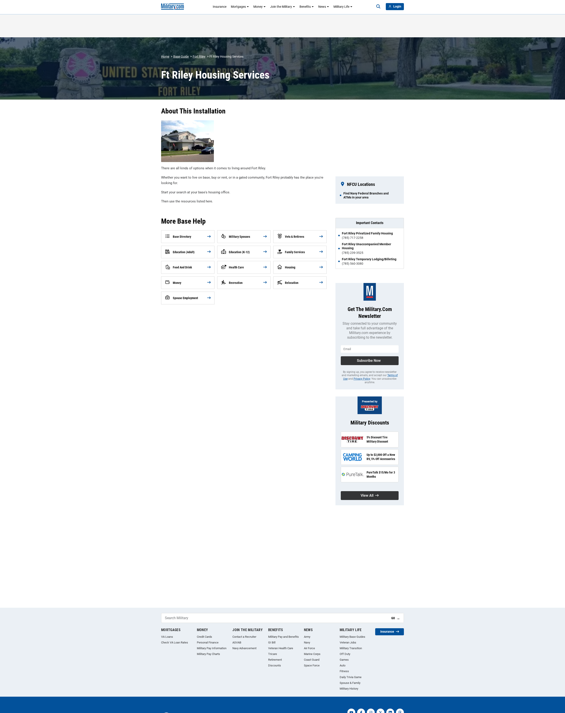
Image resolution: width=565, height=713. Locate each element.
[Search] (378, 6)
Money (258, 6)
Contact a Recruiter (244, 636)
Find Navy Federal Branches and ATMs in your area (366, 195)
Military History (349, 688)
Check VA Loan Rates (174, 642)
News (322, 6)
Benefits (305, 6)
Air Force (309, 648)
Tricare (272, 654)
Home (165, 56)
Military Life (341, 6)
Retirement (275, 659)
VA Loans (167, 636)
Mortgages (238, 6)
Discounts (274, 665)
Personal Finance (207, 642)
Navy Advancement (244, 648)
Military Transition (351, 648)
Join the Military (281, 6)
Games (344, 659)
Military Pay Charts (208, 654)
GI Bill (271, 642)
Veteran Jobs (348, 642)
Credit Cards (204, 636)
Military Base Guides (352, 636)
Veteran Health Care (280, 648)
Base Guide (181, 56)
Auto (342, 665)
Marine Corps (312, 654)
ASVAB (236, 642)
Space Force (312, 665)
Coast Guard (311, 659)
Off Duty (345, 654)
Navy (307, 642)
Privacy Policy (362, 378)
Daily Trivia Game (351, 677)
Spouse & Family (350, 683)
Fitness (344, 671)
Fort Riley (199, 56)
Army (307, 636)
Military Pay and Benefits (283, 636)
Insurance (219, 6)
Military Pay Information (211, 648)
